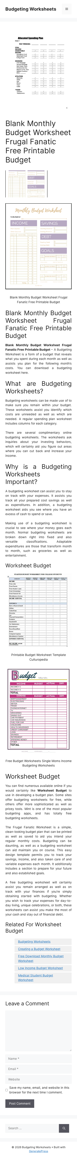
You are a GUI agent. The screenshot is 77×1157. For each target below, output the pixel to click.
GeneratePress (38, 1151)
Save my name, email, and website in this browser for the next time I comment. (39, 1090)
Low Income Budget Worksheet (40, 968)
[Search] (64, 1128)
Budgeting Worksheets (30, 9)
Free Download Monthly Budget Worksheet (41, 958)
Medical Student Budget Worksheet (35, 978)
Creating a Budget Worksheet (39, 949)
